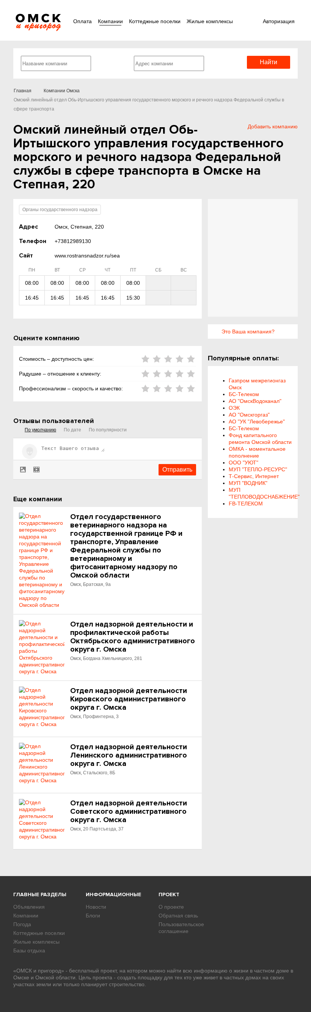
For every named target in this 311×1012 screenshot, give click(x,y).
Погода (22, 924)
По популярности (108, 430)
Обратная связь (178, 916)
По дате (72, 430)
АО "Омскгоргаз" (249, 415)
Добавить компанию (273, 126)
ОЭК (234, 408)
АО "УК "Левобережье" (257, 421)
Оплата (82, 21)
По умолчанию (40, 430)
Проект (169, 894)
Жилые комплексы (210, 21)
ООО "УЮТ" (243, 462)
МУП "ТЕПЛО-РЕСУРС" (258, 469)
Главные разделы (39, 894)
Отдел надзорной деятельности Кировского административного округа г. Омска (128, 699)
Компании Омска (62, 90)
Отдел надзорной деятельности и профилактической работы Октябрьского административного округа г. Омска (132, 637)
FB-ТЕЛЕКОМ (246, 503)
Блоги (93, 916)
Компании (110, 21)
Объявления (29, 907)
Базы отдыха (29, 950)
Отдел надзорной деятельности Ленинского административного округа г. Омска (128, 755)
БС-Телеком (244, 394)
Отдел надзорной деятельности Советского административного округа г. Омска (128, 811)
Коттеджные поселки (155, 21)
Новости (96, 907)
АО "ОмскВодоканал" (255, 401)
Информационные (113, 894)
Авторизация (279, 21)
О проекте (171, 907)
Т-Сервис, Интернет (254, 476)
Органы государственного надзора (59, 209)
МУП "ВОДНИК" (248, 483)
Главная (22, 90)
